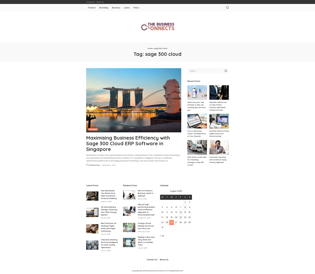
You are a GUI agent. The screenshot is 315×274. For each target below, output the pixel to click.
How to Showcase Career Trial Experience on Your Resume (196, 133)
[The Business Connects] (157, 27)
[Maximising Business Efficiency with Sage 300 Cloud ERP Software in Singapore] (133, 100)
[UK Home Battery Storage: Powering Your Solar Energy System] (92, 212)
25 (167, 222)
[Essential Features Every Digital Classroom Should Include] (219, 121)
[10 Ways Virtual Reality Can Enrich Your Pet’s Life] (129, 227)
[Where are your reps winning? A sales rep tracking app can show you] (197, 92)
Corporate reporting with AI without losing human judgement (217, 159)
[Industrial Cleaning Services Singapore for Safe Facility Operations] (92, 245)
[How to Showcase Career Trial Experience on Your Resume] (197, 121)
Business (92, 129)
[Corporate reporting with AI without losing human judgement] (219, 147)
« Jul (162, 235)
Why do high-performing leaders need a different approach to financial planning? (146, 209)
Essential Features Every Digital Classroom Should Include (219, 133)
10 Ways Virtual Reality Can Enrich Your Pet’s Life (146, 226)
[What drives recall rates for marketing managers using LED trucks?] (197, 147)
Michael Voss (95, 165)
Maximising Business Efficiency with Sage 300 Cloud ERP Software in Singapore (128, 143)
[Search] (227, 7)
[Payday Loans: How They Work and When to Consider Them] (129, 242)
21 (181, 217)
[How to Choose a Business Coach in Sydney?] (129, 194)
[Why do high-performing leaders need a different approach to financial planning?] (129, 211)
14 (181, 212)
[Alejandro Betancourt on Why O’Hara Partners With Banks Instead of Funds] (219, 92)
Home (150, 48)
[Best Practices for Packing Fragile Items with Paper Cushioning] (92, 228)
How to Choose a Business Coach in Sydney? (145, 193)
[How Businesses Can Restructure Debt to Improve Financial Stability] (92, 196)
